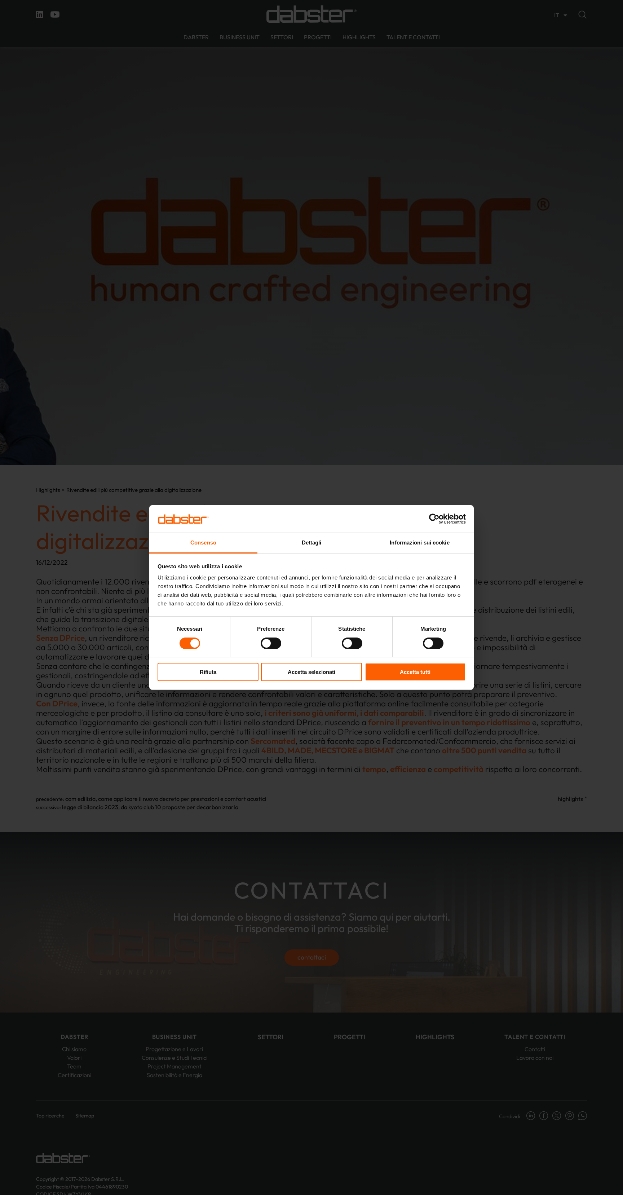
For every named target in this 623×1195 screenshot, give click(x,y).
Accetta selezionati (311, 672)
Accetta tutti (415, 672)
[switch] (271, 643)
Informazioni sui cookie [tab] (419, 543)
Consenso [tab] (203, 543)
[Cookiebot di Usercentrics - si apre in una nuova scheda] (434, 518)
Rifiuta (208, 672)
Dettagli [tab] (312, 543)
